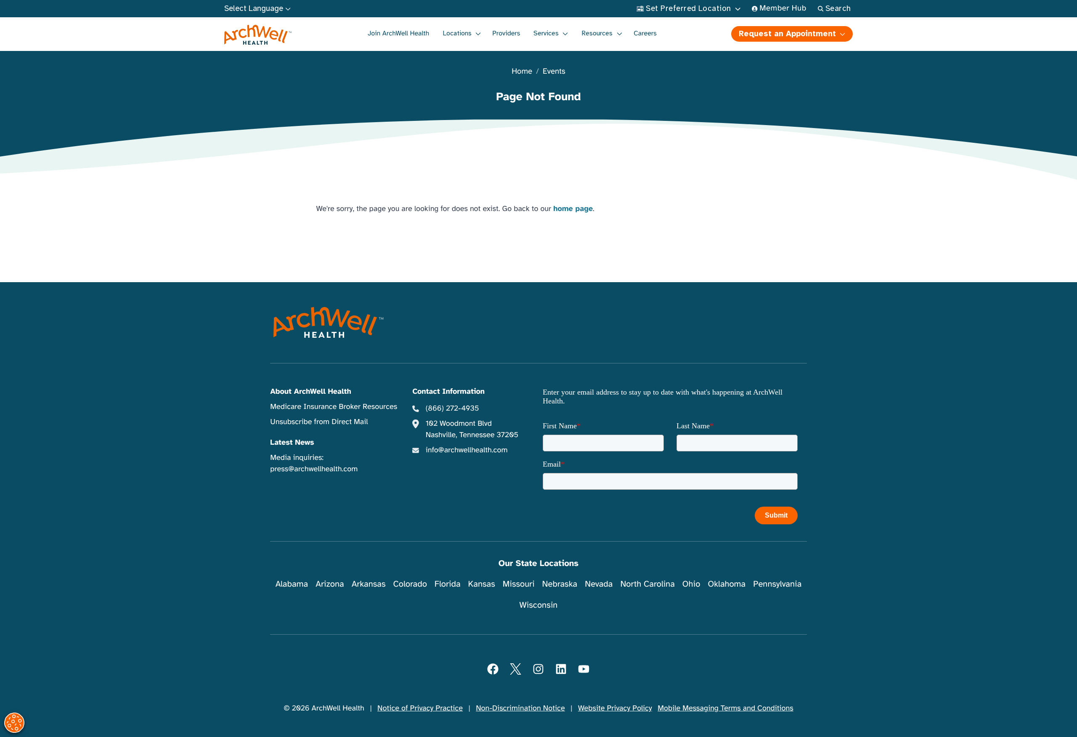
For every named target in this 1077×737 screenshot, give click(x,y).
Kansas (481, 584)
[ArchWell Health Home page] (258, 35)
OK (1001, 716)
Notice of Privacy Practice (420, 708)
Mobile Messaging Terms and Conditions (725, 708)
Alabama (292, 584)
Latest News (292, 442)
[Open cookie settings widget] (14, 723)
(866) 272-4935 (452, 408)
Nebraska (560, 584)
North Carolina (647, 584)
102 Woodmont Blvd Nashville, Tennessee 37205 (472, 429)
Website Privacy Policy (615, 708)
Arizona (330, 584)
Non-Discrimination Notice (520, 708)
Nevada (599, 584)
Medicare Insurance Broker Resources (333, 406)
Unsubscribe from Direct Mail (319, 422)
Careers (645, 33)
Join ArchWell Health (398, 33)
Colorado (410, 584)
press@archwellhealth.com (314, 469)
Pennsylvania (777, 584)
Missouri (519, 584)
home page (573, 209)
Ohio (691, 584)
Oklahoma (726, 584)
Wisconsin (539, 605)
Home (522, 72)
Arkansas (369, 584)
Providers (506, 33)
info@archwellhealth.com (467, 450)
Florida (448, 584)
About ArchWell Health (310, 391)
